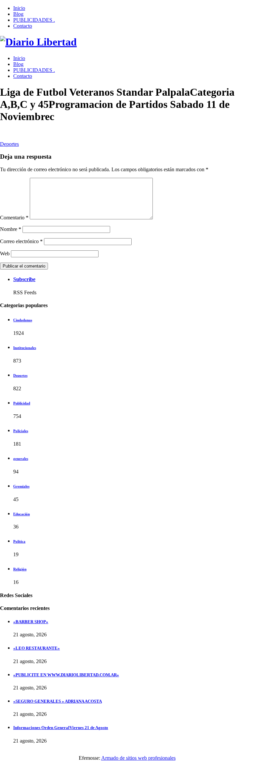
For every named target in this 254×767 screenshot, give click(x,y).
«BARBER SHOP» (30, 621)
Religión (19, 569)
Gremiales (21, 486)
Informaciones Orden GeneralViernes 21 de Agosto (60, 727)
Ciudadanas (22, 320)
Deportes (9, 144)
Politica (19, 541)
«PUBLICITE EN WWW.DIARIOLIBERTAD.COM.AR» (66, 674)
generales (20, 459)
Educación (21, 514)
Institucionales (24, 348)
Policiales (20, 431)
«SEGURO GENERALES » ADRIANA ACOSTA (57, 701)
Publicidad (21, 403)
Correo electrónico (21, 241)
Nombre (10, 229)
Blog (18, 14)
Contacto (22, 26)
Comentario (14, 217)
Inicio (19, 8)
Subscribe (24, 279)
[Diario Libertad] (38, 42)
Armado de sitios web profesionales (138, 758)
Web (5, 253)
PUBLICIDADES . (34, 20)
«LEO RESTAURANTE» (36, 648)
